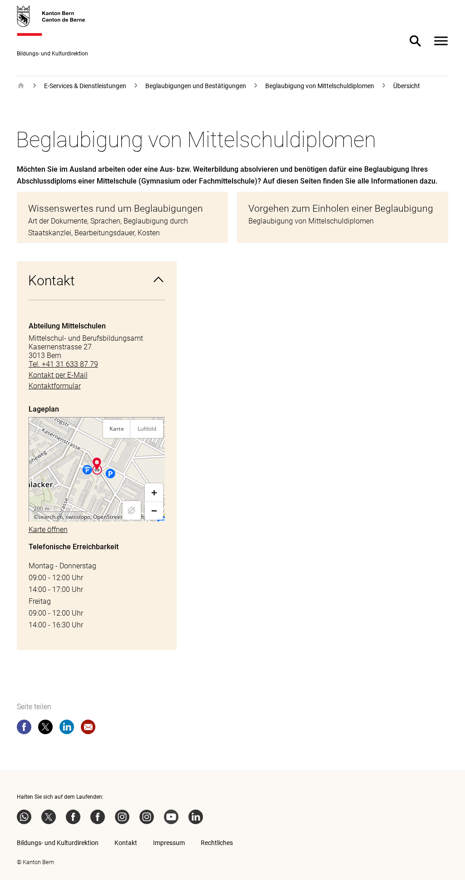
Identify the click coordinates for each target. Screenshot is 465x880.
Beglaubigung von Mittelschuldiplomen (319, 85)
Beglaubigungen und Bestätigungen (195, 85)
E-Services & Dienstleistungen (85, 85)
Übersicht (406, 85)
